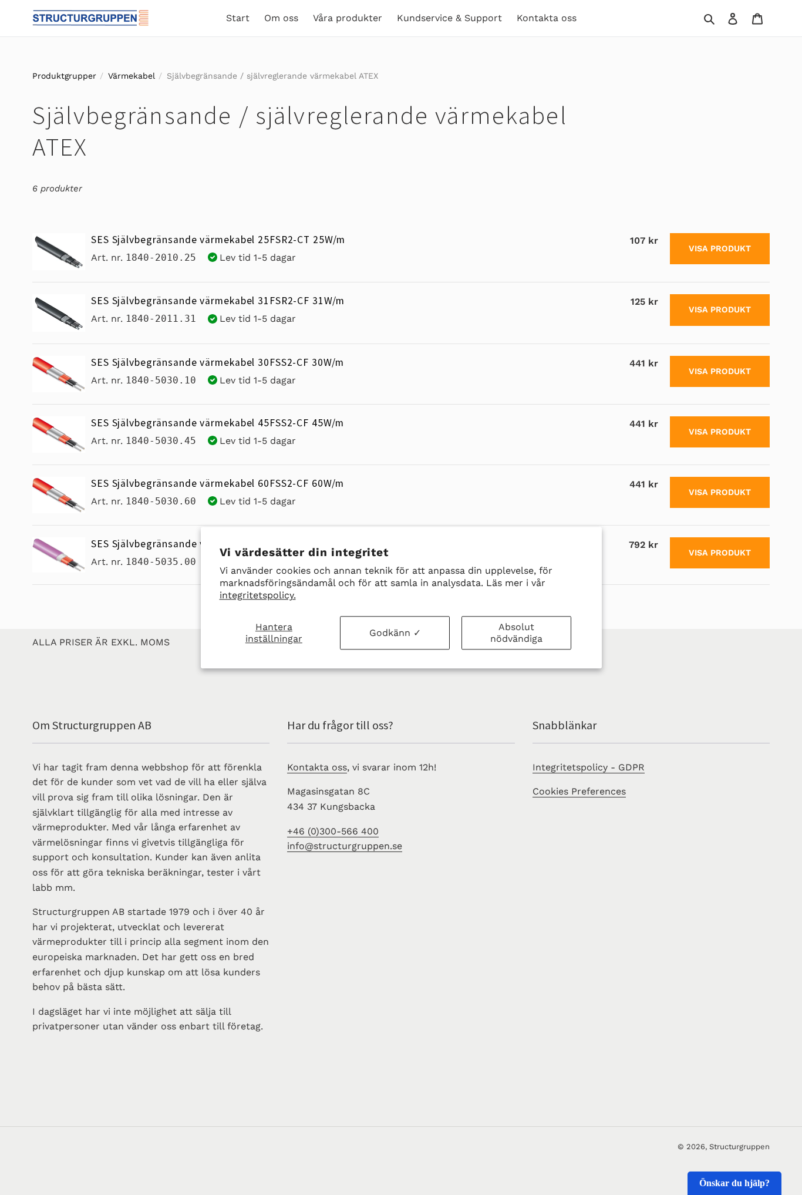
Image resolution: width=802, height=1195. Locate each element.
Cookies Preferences (579, 791)
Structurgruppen (739, 1146)
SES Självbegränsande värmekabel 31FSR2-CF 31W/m (218, 300)
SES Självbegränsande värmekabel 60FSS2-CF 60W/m (217, 483)
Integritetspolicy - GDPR (589, 767)
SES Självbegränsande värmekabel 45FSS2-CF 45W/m (217, 422)
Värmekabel (131, 75)
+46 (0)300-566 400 (333, 831)
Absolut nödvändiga (516, 633)
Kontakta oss (317, 767)
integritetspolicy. (258, 595)
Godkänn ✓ (395, 632)
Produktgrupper (64, 75)
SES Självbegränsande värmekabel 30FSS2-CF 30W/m (217, 362)
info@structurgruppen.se (344, 845)
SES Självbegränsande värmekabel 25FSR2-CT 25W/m (218, 239)
